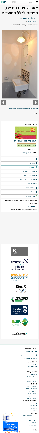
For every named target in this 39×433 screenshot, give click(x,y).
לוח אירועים (31, 183)
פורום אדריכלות (32, 386)
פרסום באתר (33, 420)
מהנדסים (34, 408)
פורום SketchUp (32, 398)
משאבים (34, 379)
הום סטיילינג (33, 391)
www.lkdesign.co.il (25, 153)
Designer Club (32, 366)
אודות (35, 418)
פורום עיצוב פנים (31, 389)
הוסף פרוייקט (30, 206)
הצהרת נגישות (32, 425)
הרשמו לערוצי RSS (29, 359)
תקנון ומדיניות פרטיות (30, 415)
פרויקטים (32, 167)
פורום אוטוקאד (32, 396)
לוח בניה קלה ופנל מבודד (27, 179)
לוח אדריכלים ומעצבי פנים (27, 171)
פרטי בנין (34, 374)
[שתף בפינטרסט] (6, 108)
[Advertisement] (19, 228)
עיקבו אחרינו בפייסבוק (28, 355)
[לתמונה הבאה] (3, 102)
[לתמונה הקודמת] (35, 102)
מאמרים (32, 163)
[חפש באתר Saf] (13, 2)
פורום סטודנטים (32, 393)
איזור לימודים (31, 192)
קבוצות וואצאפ (30, 196)
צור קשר (34, 423)
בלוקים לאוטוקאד (31, 376)
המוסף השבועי (30, 188)
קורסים (35, 364)
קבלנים (35, 410)
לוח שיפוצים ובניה (29, 175)
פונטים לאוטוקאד (31, 381)
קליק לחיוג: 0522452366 (26, 145)
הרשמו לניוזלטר (30, 351)
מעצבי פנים (33, 406)
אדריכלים (34, 403)
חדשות (33, 159)
